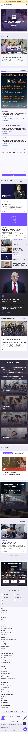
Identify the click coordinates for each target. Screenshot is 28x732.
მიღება (3, 623)
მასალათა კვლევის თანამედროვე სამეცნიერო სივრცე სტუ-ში (11, 543)
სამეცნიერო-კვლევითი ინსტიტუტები (8, 639)
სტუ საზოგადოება (4, 614)
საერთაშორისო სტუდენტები (7, 628)
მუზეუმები (3, 669)
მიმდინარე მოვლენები (7, 694)
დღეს (24, 149)
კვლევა (3, 637)
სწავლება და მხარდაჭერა (6, 632)
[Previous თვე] (3, 149)
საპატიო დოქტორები (5, 687)
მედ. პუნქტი (4, 700)
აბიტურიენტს (3, 626)
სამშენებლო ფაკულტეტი (8, 453)
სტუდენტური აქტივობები (7, 337)
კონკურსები (3, 696)
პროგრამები (3, 624)
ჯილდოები (3, 689)
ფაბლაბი (2, 675)
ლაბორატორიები (4, 671)
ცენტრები (3, 641)
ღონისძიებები (4, 612)
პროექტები (3, 659)
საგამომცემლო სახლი (5, 673)
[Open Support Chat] (25, 729)
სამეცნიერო (4, 540)
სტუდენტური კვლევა (5, 646)
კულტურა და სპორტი (5, 691)
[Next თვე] (5, 149)
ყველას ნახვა (23, 70)
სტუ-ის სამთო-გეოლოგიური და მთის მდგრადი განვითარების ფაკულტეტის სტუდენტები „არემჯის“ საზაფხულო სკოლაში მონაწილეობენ (13, 341)
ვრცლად (4, 392)
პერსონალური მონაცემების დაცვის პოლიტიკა (11, 730)
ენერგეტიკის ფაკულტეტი (19, 453)
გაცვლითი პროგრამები (5, 660)
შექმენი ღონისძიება (14, 175)
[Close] (26, 1)
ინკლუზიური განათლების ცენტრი (8, 678)
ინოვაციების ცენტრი (5, 676)
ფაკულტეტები (4, 610)
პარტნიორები (3, 657)
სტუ (2, 608)
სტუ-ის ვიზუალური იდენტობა (7, 685)
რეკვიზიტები (4, 702)
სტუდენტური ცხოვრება (5, 634)
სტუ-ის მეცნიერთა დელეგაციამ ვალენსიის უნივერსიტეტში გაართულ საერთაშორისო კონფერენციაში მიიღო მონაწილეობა (20, 242)
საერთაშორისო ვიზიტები (17, 239)
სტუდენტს (3, 630)
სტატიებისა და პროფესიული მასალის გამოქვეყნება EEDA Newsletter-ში (12, 230)
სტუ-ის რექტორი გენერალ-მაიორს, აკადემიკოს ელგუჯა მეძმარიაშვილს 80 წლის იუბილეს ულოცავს (13, 203)
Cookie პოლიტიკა (4, 727)
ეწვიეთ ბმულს (20, 1)
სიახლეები (4, 227)
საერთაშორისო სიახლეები (6, 655)
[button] (25, 34)
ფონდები (3, 648)
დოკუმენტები (3, 615)
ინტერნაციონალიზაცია (7, 653)
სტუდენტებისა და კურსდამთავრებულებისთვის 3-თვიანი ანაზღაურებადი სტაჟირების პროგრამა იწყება (20, 256)
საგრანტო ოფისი (4, 650)
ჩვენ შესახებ (4, 682)
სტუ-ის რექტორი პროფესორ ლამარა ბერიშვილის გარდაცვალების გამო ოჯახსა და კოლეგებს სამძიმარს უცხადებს (20, 264)
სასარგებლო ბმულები (5, 662)
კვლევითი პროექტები (5, 644)
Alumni (2, 619)
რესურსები (4, 666)
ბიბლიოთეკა (3, 617)
